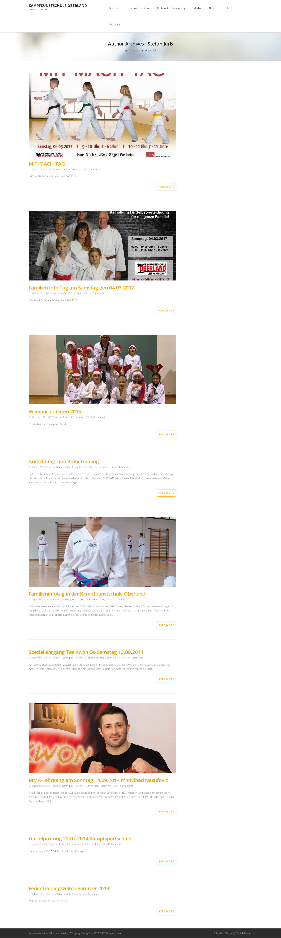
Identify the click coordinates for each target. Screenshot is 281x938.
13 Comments (126, 785)
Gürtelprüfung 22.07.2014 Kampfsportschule (80, 838)
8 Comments (98, 417)
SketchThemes (244, 933)
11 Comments (96, 293)
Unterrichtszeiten (139, 8)
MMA (90, 785)
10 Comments (115, 844)
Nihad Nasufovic (102, 785)
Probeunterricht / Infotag (171, 8)
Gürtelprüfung (92, 844)
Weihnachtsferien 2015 (55, 411)
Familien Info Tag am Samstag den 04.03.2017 (81, 287)
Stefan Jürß (61, 169)
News (212, 8)
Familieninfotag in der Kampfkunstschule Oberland (87, 593)
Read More (166, 186)
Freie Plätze (88, 467)
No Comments (135, 657)
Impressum (115, 933)
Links (226, 8)
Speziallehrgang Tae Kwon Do (104, 657)
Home (128, 50)
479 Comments (92, 169)
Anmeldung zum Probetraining (64, 461)
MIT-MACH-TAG (47, 163)
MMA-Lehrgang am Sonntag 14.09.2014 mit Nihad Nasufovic (98, 780)
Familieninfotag (97, 599)
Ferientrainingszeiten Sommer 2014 (69, 888)
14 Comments (125, 467)
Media (197, 8)
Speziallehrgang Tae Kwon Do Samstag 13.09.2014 (86, 652)
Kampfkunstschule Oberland (58, 5)
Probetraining (102, 467)
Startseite (114, 8)
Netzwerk (114, 24)
